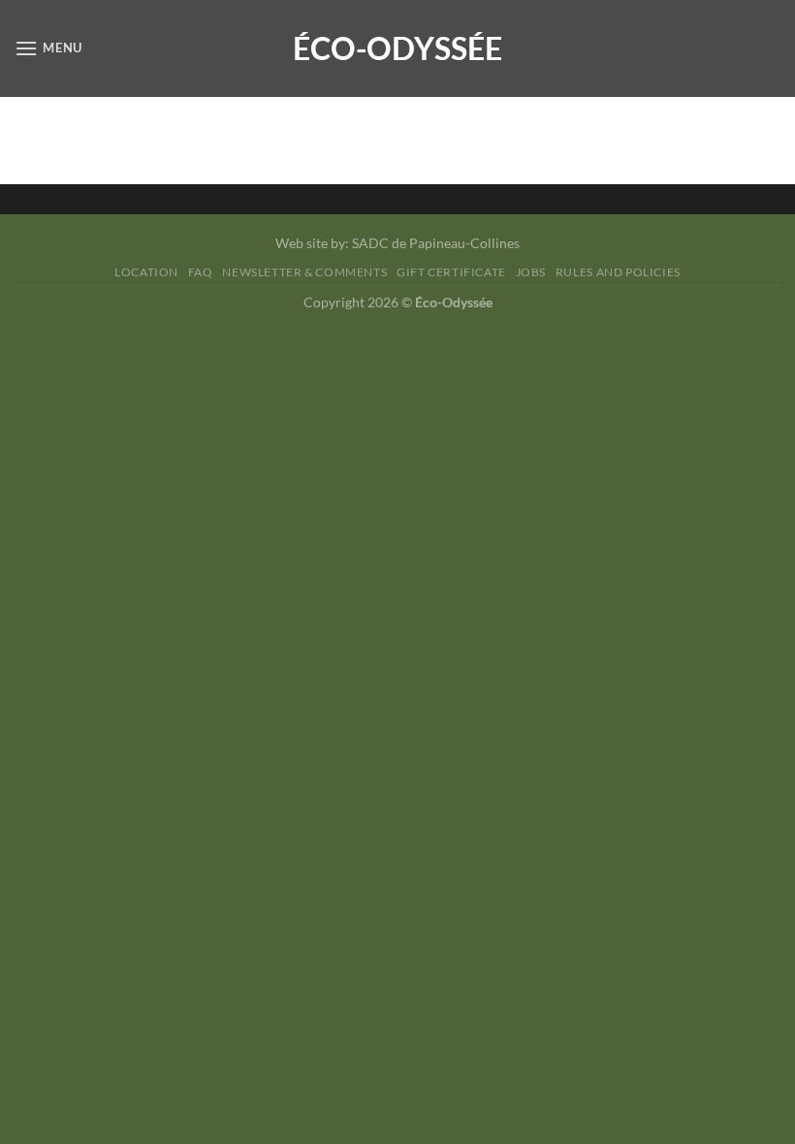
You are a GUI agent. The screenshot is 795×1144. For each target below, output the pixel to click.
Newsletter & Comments (304, 272)
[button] (48, 48)
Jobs (531, 272)
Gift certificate (451, 272)
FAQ (200, 272)
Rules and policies (618, 272)
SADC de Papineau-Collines (436, 243)
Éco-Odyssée (397, 48)
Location (146, 272)
